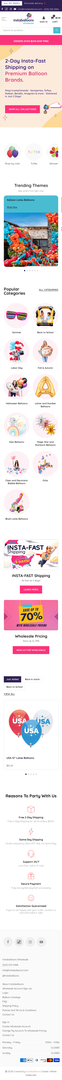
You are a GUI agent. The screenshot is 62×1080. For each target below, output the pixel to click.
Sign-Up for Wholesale (31, 650)
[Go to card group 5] (34, 270)
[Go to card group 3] (29, 270)
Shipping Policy (10, 1005)
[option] (31, 40)
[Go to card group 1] (24, 270)
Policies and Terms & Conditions (19, 1010)
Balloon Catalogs (11, 997)
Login (5, 992)
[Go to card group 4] (32, 270)
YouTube (41, 942)
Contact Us (8, 1014)
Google (6, 8)
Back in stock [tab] (32, 679)
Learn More (31, 589)
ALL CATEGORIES (48, 289)
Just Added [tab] (12, 679)
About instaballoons (13, 984)
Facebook (8, 942)
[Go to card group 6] (37, 270)
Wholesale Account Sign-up (17, 988)
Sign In (5, 1022)
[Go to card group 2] (27, 270)
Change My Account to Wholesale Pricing (24, 1030)
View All (9, 694)
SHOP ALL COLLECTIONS (22, 109)
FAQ (4, 1001)
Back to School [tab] (14, 686)
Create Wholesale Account (16, 1026)
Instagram (30, 942)
